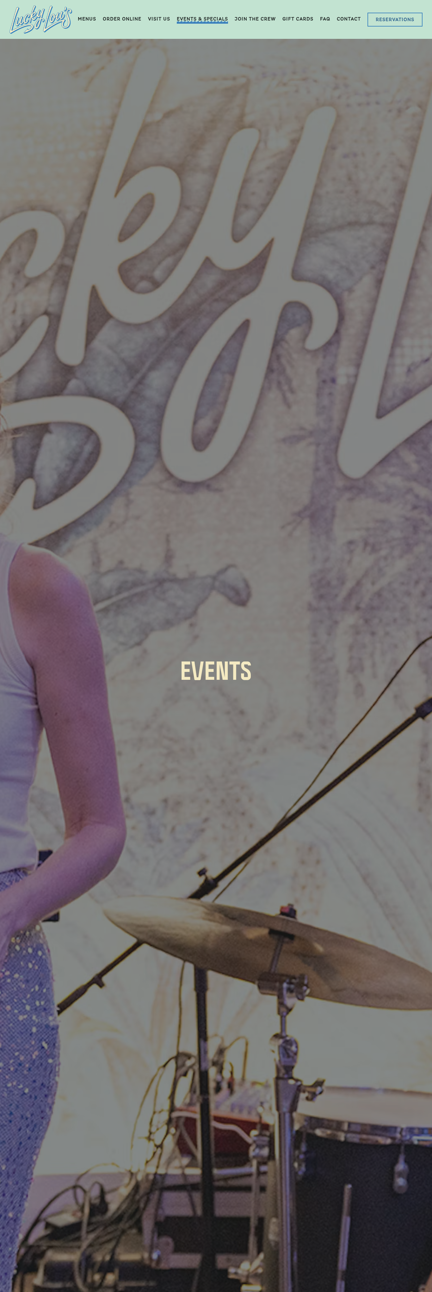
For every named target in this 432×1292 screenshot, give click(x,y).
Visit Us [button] (159, 19)
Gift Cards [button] (297, 19)
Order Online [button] (122, 19)
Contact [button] (349, 19)
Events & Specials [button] (202, 19)
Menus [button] (87, 19)
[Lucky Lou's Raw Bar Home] (40, 19)
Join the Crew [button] (255, 19)
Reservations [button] (395, 19)
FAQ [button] (325, 19)
